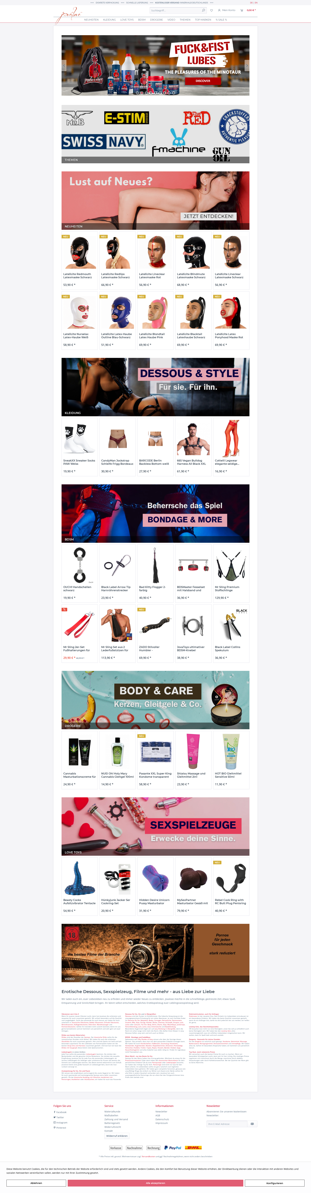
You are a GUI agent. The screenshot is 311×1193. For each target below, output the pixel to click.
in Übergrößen (150, 1014)
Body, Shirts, (152, 1024)
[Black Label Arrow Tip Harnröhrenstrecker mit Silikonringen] (117, 565)
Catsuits (137, 1024)
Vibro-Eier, (92, 1024)
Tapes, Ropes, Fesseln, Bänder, (158, 1048)
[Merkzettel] (211, 10)
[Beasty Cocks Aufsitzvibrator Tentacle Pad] (79, 878)
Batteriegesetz (112, 1123)
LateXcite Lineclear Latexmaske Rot (152, 276)
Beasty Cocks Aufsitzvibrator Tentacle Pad (79, 902)
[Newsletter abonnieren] (252, 1124)
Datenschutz (162, 1119)
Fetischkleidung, (131, 1026)
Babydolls (144, 1020)
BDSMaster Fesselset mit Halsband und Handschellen (191, 589)
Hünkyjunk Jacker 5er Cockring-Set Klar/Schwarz (115, 902)
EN (256, 2)
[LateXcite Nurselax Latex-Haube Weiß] (79, 312)
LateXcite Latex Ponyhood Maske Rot (229, 336)
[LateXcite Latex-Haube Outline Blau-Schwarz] (117, 312)
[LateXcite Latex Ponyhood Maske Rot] (231, 312)
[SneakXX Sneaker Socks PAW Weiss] (79, 439)
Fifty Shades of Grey (145, 1039)
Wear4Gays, (171, 1024)
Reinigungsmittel (206, 1043)
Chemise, (161, 1022)
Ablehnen (36, 1183)
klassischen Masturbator (168, 1060)
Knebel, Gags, (176, 1048)
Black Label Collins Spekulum (227, 649)
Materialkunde (112, 1111)
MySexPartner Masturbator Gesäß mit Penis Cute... (192, 902)
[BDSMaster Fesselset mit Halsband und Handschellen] (193, 565)
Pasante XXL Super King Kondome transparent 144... (155, 775)
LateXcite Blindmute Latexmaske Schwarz (191, 276)
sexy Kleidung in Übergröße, (165, 1029)
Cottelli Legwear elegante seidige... (227, 462)
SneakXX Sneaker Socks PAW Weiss (79, 462)
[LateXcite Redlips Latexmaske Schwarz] (117, 252)
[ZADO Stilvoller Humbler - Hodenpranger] (155, 625)
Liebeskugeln (91, 1054)
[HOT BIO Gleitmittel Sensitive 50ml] (231, 752)
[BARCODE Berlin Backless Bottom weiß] (155, 439)
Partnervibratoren (68, 1026)
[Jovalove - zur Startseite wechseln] (68, 16)
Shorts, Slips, (162, 1024)
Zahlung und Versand (116, 1119)
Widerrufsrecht (112, 1126)
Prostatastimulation (133, 1060)
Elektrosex (193, 1016)
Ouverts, (128, 1022)
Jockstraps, (181, 1024)
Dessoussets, (177, 1020)
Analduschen (89, 1079)
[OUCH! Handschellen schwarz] (79, 565)
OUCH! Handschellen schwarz (77, 589)
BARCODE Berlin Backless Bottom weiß (154, 462)
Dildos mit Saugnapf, (69, 1048)
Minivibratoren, (67, 1024)
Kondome (226, 1041)
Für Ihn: (144, 1024)
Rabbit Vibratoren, (96, 1022)
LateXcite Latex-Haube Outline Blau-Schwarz (116, 336)
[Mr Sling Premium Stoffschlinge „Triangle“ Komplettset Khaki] (231, 565)
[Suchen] (203, 10)
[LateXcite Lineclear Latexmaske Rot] (155, 252)
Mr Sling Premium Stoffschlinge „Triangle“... (227, 589)
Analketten (75, 1079)
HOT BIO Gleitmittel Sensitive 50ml (228, 775)
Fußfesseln (156, 1043)
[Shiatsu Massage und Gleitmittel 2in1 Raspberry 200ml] (193, 752)
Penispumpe (157, 1062)
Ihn (139, 1014)
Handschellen (145, 1043)
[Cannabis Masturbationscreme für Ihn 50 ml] (79, 752)
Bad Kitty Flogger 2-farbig (152, 589)
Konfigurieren (274, 1183)
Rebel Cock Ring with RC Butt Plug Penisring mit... (230, 902)
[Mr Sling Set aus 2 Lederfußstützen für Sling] (117, 625)
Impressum (162, 1123)
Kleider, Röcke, (151, 1022)
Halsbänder (129, 1045)
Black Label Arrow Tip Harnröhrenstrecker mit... (116, 589)
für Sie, (135, 1014)
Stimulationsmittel (220, 1043)
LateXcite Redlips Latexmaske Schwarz (115, 276)
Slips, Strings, (141, 1022)
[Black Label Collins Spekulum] (231, 625)
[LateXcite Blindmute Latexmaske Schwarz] (193, 252)
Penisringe (157, 1064)
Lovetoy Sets (226, 1031)
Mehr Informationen (110, 1172)
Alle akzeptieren (155, 1183)
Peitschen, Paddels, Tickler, (135, 1048)
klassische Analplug (81, 1077)
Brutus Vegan (155, 65)
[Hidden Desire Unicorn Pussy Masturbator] (155, 878)
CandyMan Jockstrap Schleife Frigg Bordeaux (117, 462)
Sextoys (87, 1037)
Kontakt (108, 1130)
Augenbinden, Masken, (143, 1045)
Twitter (60, 1117)
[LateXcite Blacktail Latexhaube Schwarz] (193, 312)
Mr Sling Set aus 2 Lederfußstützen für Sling (114, 649)
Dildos (64, 1037)
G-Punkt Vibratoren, (111, 1022)
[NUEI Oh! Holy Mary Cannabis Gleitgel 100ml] (117, 752)
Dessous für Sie (134, 1020)
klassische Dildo (100, 1037)
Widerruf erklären (117, 1135)
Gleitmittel (235, 1041)
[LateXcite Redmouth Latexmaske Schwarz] (79, 252)
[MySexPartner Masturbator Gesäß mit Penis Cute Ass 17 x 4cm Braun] (193, 878)
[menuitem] (178, 10)
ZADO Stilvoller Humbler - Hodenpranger (149, 649)
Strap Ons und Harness (76, 1045)
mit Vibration (95, 1077)
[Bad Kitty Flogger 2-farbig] (155, 565)
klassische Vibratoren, (80, 1022)
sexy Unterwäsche (154, 1026)
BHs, (133, 1022)
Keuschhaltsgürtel (132, 1050)
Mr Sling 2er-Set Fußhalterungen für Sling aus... (76, 649)
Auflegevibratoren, (81, 1024)
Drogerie (198, 1041)
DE (251, 2)
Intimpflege (236, 1043)
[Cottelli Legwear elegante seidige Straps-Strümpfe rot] (231, 439)
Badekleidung (170, 1026)
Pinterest (61, 1127)
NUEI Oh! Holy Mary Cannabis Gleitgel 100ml (117, 775)
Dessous (128, 1014)
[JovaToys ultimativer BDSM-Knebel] (193, 625)
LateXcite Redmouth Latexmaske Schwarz (77, 276)
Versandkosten (148, 1156)
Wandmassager (103, 1024)
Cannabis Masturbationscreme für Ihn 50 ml (79, 775)
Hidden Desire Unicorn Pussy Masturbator (154, 902)
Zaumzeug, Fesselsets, (169, 1043)
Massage (243, 1041)
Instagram (61, 1122)
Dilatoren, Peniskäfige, (174, 1045)
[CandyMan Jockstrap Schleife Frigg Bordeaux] (117, 439)
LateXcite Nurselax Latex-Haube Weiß (75, 336)
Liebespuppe (171, 1062)
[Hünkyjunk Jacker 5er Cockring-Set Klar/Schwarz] (117, 878)
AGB (158, 1115)
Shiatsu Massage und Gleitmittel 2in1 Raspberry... (191, 775)
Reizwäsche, (167, 1020)
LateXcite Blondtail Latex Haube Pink (152, 336)
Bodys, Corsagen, (155, 1020)
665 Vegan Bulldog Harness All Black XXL (191, 462)
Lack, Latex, (142, 1026)
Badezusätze (194, 1043)
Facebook (61, 1112)
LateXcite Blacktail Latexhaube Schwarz (191, 336)
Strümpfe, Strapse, (172, 1022)
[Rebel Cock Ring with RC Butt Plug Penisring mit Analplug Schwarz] (231, 878)
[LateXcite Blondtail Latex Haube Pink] (155, 312)
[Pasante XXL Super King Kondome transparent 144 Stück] (155, 752)
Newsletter (161, 1111)
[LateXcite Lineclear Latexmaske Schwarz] (231, 252)
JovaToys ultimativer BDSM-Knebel (191, 649)
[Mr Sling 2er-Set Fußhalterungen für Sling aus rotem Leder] (79, 625)
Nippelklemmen (159, 1045)
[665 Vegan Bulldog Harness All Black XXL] (193, 439)
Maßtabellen (111, 1115)
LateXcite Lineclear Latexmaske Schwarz (229, 276)
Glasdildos (66, 1041)
